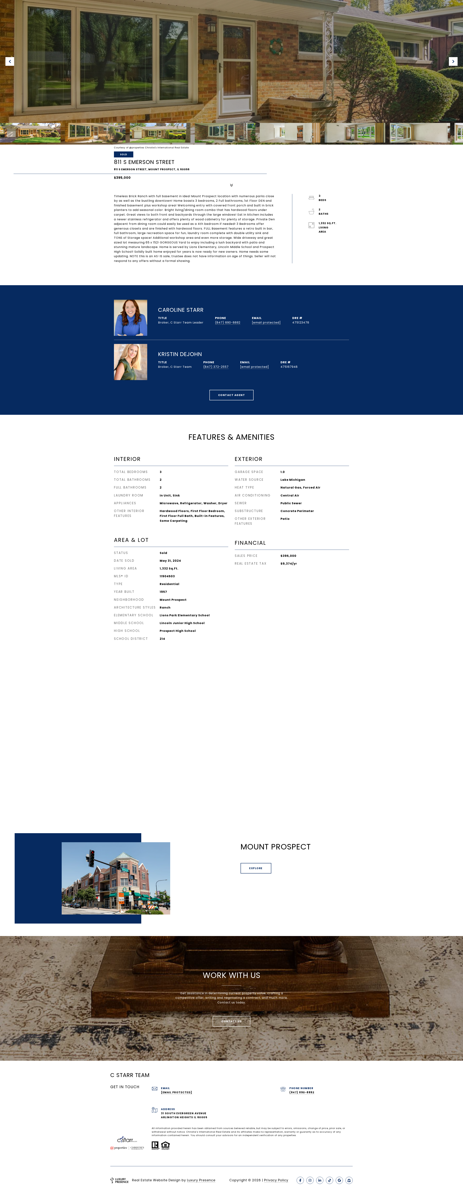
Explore (256, 868)
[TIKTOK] (329, 1180)
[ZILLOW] (349, 1180)
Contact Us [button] (231, 1021)
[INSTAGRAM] (310, 1180)
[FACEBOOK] (300, 1180)
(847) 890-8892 (227, 322)
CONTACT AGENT (231, 395)
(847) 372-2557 (216, 367)
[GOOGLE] (339, 1180)
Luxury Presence (201, 1180)
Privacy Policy (276, 1180)
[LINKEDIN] (319, 1180)
